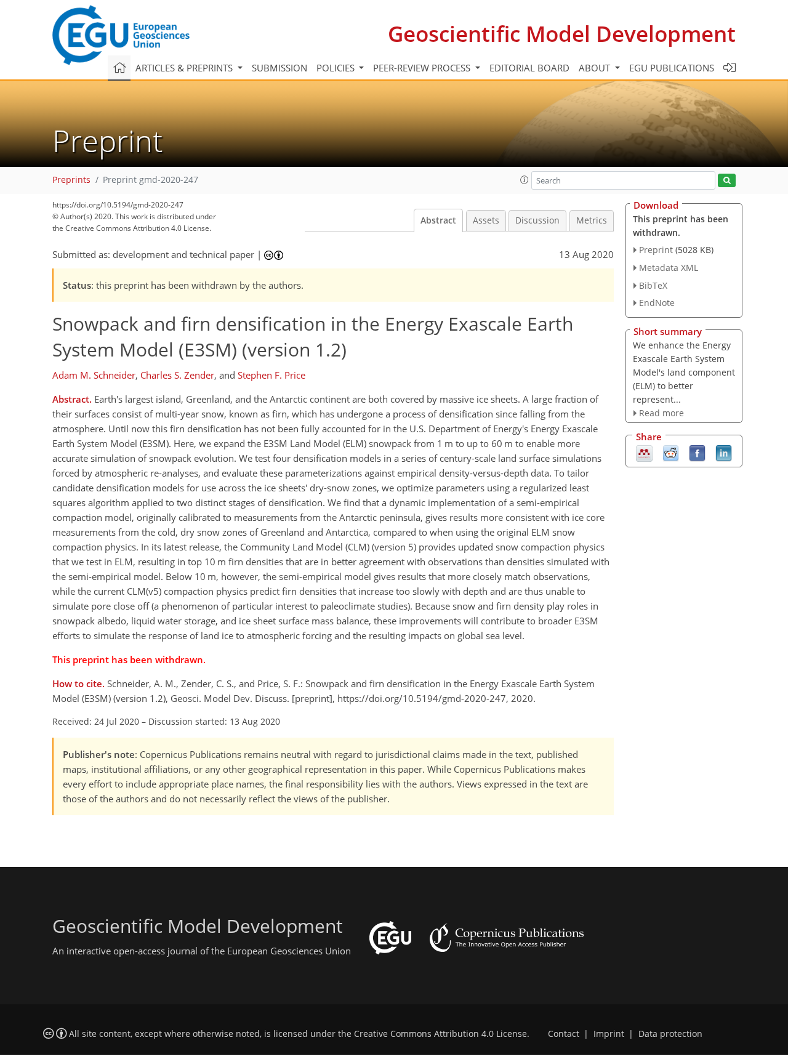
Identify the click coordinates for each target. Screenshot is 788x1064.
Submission (279, 68)
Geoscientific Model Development (562, 33)
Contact (563, 1033)
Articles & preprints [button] (185, 68)
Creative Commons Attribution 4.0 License (440, 1033)
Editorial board (529, 68)
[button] (524, 179)
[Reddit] (670, 452)
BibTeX (653, 285)
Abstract (438, 220)
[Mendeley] (644, 452)
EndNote (657, 302)
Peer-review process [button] (423, 68)
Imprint (608, 1033)
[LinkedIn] (723, 452)
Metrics (591, 220)
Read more (661, 413)
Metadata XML (668, 267)
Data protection (670, 1033)
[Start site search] (727, 181)
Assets (486, 220)
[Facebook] (697, 452)
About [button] (596, 68)
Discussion (537, 220)
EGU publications (671, 68)
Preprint (656, 250)
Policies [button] (336, 68)
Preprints (71, 179)
